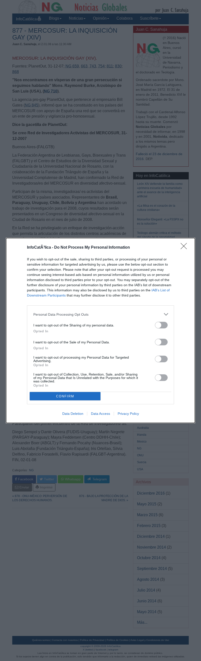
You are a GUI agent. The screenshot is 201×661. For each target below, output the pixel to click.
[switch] (161, 325)
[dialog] (100, 330)
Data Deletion (72, 414)
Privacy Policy (128, 414)
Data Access (100, 414)
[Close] (185, 247)
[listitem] (100, 314)
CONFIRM (65, 396)
